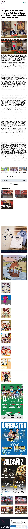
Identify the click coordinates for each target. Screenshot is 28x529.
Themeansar (7, 527)
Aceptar (12, 526)
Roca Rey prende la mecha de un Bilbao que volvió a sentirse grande (5, 503)
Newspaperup (2, 527)
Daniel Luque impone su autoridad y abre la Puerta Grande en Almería (19, 512)
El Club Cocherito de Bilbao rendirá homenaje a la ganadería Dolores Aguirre (22, 172)
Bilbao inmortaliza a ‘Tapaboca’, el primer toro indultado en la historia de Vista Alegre (7, 207)
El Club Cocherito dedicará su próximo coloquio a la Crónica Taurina (4, 172)
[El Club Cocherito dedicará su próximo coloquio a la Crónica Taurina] (5, 169)
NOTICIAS (3, 497)
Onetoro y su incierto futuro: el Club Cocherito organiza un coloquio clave (14, 172)
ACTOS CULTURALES (4, 201)
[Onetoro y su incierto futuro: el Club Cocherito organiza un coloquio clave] (14, 169)
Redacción (16, 184)
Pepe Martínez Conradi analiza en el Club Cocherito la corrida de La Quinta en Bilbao (6, 196)
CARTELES (17, 497)
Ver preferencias (24, 526)
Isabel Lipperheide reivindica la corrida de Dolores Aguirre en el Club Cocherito (20, 196)
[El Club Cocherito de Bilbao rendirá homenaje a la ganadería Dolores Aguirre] (23, 169)
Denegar (17, 526)
